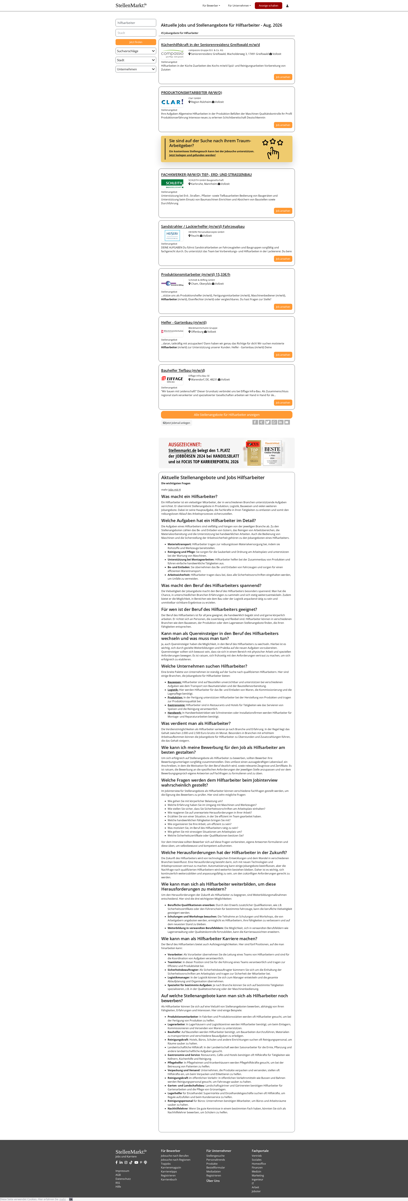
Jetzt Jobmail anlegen (178, 423)
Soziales (257, 1159)
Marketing (258, 1175)
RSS (118, 1183)
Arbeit (255, 1187)
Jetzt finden (135, 42)
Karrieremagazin (171, 1167)
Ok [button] (71, 1199)
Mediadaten (213, 1171)
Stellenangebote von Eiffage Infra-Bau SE (172, 379)
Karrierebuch (169, 1179)
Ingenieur (257, 1179)
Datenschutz (123, 1179)
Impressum (122, 1171)
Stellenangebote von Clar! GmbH (172, 101)
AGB (118, 1175)
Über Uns (212, 1181)
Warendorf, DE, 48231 (204, 379)
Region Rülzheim (201, 102)
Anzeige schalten (268, 5)
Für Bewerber (210, 5)
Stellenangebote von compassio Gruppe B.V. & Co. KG (172, 53)
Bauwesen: (175, 682)
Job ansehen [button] (283, 77)
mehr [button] (62, 1199)
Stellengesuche (215, 1155)
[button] (255, 422)
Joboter (256, 1191)
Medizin (256, 1171)
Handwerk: (175, 713)
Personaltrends (215, 1159)
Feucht (195, 235)
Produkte (212, 1163)
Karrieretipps (169, 1171)
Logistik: (173, 690)
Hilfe (118, 1186)
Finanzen (257, 1167)
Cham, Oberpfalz (201, 283)
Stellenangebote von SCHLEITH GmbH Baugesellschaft (172, 183)
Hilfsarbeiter (248, 25)
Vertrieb (257, 1155)
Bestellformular (215, 1167)
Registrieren (168, 1175)
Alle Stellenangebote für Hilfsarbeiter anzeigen (227, 415)
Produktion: (175, 697)
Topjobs (166, 1163)
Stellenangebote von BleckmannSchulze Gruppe (172, 331)
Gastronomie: (176, 705)
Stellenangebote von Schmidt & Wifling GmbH (172, 283)
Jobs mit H (174, 489)
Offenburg (197, 331)
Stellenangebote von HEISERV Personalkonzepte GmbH (172, 235)
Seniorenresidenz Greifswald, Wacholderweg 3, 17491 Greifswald (229, 54)
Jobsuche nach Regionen (175, 1159)
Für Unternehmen (238, 5)
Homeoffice (259, 1163)
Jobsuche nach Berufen (175, 1155)
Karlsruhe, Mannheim (204, 184)
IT (253, 1183)
